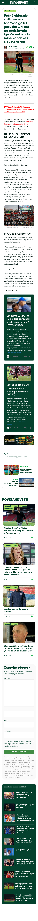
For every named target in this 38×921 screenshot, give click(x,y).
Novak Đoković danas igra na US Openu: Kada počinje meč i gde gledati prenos (25, 829)
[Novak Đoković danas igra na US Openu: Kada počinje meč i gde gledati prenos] (9, 830)
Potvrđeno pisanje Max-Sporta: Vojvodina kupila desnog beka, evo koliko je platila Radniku (24, 897)
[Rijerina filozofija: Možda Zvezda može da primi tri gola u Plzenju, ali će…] (19, 514)
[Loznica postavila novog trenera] (19, 596)
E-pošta (7, 721)
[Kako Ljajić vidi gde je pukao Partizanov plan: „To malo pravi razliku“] (9, 841)
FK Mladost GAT (10, 457)
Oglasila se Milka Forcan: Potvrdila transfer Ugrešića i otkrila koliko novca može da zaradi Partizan (18, 571)
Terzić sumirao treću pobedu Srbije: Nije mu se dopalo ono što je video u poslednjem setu (25, 862)
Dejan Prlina (12, 46)
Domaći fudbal (10, 11)
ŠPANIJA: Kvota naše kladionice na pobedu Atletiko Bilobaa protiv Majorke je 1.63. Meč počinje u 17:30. (19, 109)
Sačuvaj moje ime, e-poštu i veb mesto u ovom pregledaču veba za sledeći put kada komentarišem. (19, 744)
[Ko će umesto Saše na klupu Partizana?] (9, 851)
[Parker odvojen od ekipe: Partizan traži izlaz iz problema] (9, 807)
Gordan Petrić (23, 457)
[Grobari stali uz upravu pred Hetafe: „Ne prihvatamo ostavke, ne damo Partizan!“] (9, 795)
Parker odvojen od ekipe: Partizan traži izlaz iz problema (25, 806)
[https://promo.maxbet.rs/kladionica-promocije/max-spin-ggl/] (19, 440)
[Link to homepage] (19, 2)
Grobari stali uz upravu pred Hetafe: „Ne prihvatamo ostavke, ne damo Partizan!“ (24, 795)
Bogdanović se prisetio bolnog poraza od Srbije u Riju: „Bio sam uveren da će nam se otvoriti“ (24, 874)
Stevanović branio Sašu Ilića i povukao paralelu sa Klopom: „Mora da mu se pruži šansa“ (18, 648)
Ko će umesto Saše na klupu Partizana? (23, 850)
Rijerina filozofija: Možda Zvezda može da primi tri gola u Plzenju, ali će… (18, 530)
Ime (5, 710)
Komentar (8, 678)
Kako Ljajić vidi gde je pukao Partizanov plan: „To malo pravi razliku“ (24, 840)
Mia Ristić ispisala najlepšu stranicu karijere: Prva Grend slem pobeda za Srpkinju (25, 817)
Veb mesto (7, 731)
